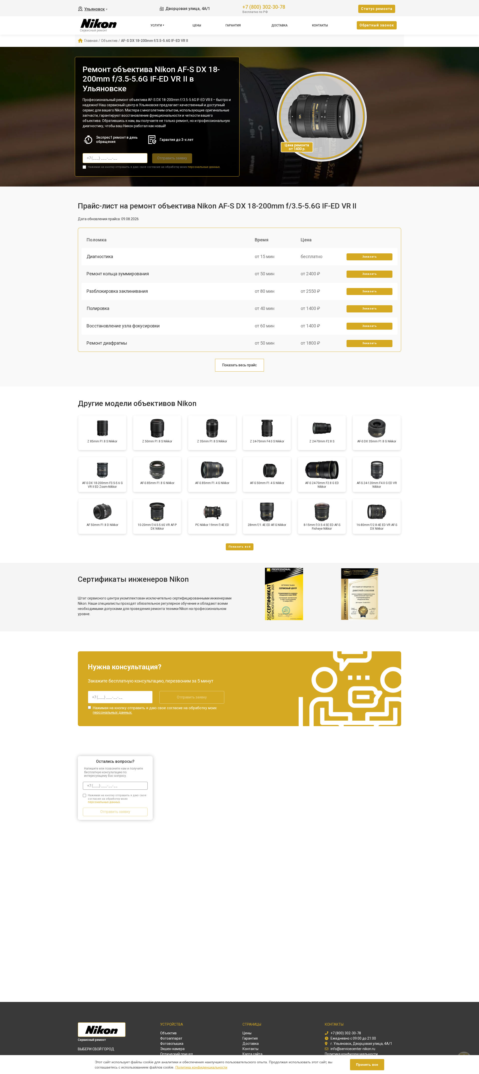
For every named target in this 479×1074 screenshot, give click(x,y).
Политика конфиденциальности (201, 1067)
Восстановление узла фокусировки (123, 325)
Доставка (279, 25)
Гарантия (233, 25)
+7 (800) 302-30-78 (263, 6)
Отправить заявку (172, 158)
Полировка (98, 308)
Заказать (369, 256)
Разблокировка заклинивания (117, 291)
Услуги (156, 25)
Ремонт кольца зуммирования (118, 273)
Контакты (320, 25)
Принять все (367, 1065)
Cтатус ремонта (376, 9)
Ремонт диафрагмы (107, 343)
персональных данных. (204, 167)
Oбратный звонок (376, 25)
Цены (197, 25)
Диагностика (100, 256)
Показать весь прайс (239, 365)
